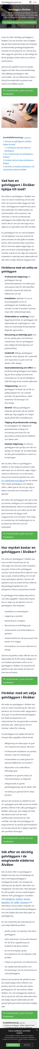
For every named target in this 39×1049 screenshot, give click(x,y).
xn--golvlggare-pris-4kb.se (13, 480)
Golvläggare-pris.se (11, 2)
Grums (27, 899)
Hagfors (19, 899)
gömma (27, 138)
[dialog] (19, 1038)
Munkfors (5, 902)
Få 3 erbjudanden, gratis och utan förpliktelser (19, 22)
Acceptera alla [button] (13, 1045)
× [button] (37, 1030)
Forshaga (24, 902)
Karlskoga (10, 899)
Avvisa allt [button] (27, 1045)
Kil (12, 902)
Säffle (16, 902)
